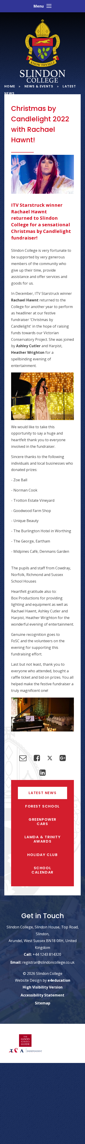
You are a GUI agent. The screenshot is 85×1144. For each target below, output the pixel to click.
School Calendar (42, 870)
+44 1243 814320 (47, 954)
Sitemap (42, 1003)
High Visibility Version (43, 987)
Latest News (43, 792)
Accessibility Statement (42, 995)
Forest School (42, 806)
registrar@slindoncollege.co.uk (48, 962)
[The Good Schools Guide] (25, 1041)
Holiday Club (42, 854)
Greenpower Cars (42, 821)
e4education (59, 980)
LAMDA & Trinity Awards (42, 839)
